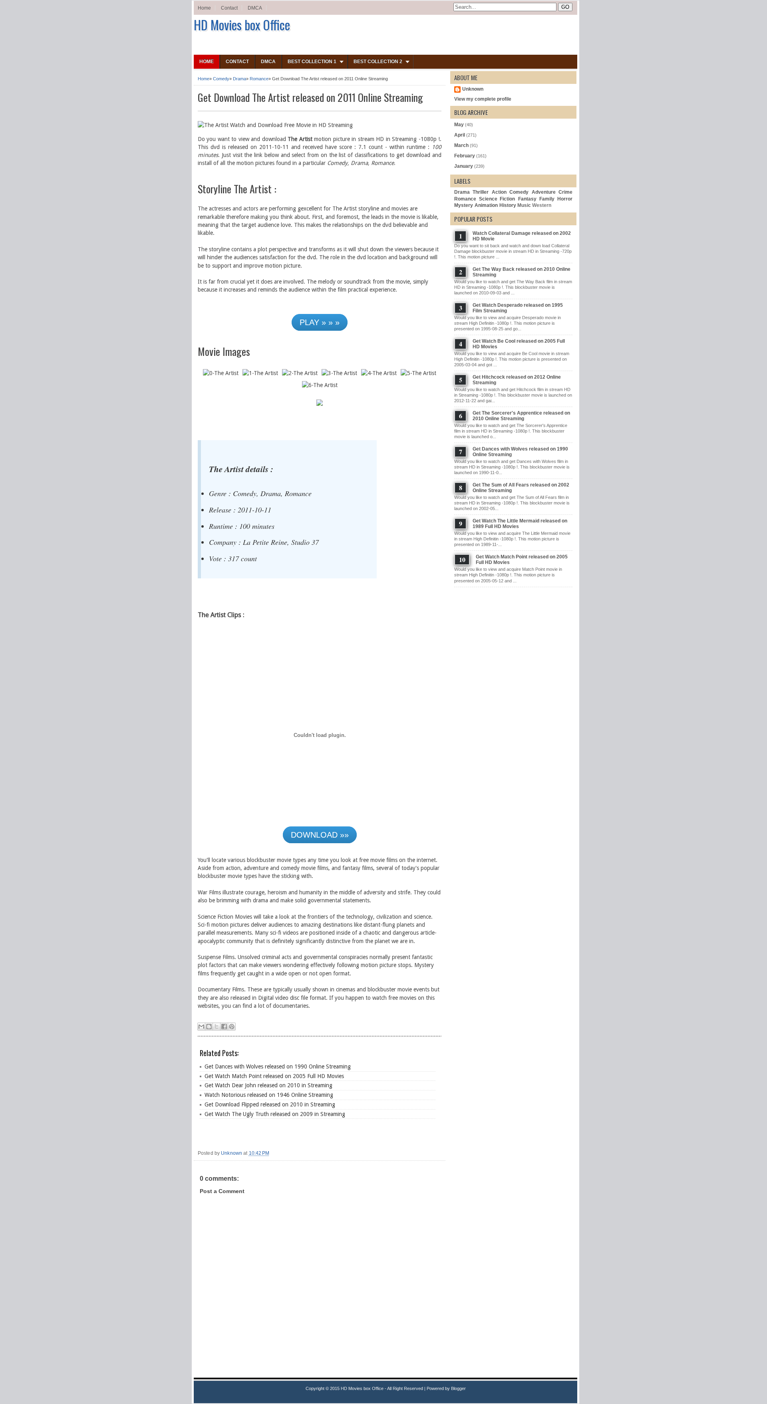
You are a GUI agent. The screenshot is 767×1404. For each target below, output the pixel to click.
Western (541, 205)
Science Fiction (497, 199)
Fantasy (527, 199)
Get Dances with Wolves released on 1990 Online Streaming (278, 1066)
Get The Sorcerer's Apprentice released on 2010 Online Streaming (521, 415)
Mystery (463, 205)
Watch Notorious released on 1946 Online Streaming (269, 1095)
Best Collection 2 (378, 61)
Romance (259, 78)
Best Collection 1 (312, 61)
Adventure (544, 192)
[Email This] (201, 1027)
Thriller (481, 192)
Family (546, 199)
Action (499, 192)
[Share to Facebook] (224, 1027)
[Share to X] (217, 1027)
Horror (564, 199)
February (464, 156)
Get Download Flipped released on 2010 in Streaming (270, 1104)
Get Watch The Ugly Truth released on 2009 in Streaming (275, 1114)
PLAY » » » (320, 322)
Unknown (472, 89)
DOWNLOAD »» (320, 834)
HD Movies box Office (242, 24)
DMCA (255, 8)
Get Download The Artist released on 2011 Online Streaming (310, 97)
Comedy (221, 78)
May (459, 124)
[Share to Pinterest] (232, 1027)
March (461, 145)
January (463, 166)
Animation (486, 205)
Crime (565, 192)
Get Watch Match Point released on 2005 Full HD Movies (274, 1076)
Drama (239, 78)
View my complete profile (482, 99)
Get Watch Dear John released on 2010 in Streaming (268, 1085)
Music (524, 205)
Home (204, 8)
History (507, 205)
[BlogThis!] (209, 1027)
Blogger (458, 1388)
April (459, 135)
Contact (229, 8)
